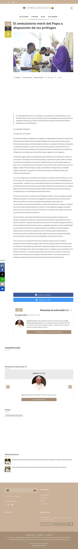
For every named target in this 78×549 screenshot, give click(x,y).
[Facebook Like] (2, 265)
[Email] (2, 284)
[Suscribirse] (71, 524)
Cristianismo (52, 17)
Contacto (49, 535)
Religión (17, 77)
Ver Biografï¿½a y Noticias (39, 399)
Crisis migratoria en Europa (14, 415)
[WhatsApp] (2, 279)
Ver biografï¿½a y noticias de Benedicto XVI (49, 332)
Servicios (41, 535)
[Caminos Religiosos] (39, 9)
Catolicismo (23, 17)
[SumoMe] (2, 288)
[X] (2, 274)
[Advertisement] (43, 97)
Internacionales (27, 77)
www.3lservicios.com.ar (39, 545)
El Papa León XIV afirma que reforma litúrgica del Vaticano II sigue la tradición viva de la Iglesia (42, 459)
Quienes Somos (31, 535)
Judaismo (34, 17)
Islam (43, 17)
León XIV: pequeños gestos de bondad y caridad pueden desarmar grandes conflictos (39, 467)
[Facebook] (6, 2)
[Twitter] (10, 2)
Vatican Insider (38, 77)
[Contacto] (13, 2)
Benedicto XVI (33, 315)
